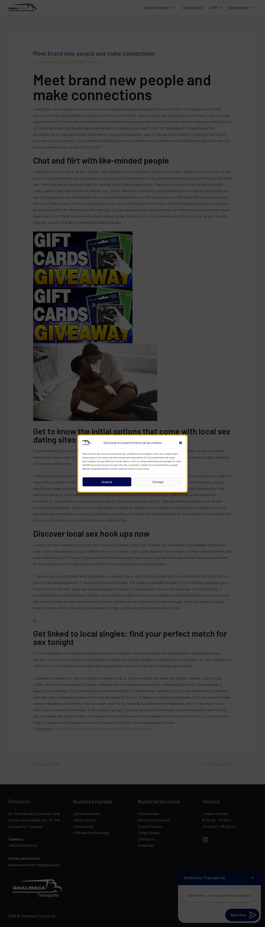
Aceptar (107, 482)
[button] (180, 443)
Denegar (158, 482)
